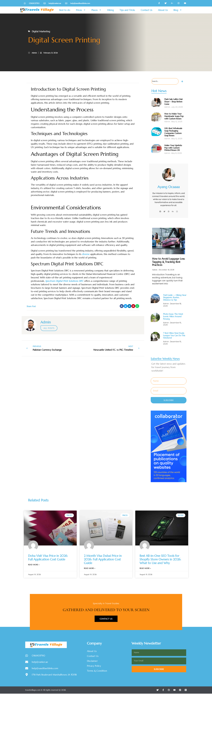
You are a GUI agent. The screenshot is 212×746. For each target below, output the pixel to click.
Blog (175, 10)
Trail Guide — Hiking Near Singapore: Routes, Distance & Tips (174, 297)
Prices (79, 10)
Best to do (64, 10)
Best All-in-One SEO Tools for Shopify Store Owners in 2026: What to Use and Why (160, 559)
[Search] (182, 81)
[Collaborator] (168, 481)
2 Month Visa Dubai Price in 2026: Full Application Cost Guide (103, 559)
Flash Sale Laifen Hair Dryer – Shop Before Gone (173, 101)
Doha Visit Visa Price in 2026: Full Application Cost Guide (48, 557)
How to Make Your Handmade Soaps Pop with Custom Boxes (174, 116)
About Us (163, 10)
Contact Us (146, 10)
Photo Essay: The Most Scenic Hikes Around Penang (173, 316)
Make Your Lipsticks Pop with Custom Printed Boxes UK (173, 147)
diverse (86, 254)
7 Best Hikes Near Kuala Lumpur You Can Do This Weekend (174, 335)
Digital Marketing (41, 31)
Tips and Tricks (127, 10)
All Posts (49, 328)
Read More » (33, 565)
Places (94, 10)
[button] (122, 306)
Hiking (110, 10)
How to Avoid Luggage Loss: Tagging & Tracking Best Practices (168, 261)
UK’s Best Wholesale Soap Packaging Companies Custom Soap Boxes (173, 132)
